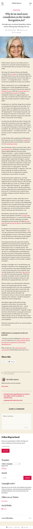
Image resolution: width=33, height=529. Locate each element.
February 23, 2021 (23, 30)
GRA (19, 372)
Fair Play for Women (15, 223)
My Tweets (4, 501)
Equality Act (14, 372)
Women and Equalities (9, 373)
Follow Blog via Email (10, 437)
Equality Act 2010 (7, 91)
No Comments (17, 32)
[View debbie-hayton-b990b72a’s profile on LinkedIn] (6, 509)
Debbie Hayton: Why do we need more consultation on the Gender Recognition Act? (16, 342)
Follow (5, 451)
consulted (14, 74)
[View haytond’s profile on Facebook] (2, 509)
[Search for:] (12, 478)
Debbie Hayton (16, 3)
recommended (26, 215)
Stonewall (27, 372)
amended (15, 93)
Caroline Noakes (7, 372)
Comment (26, 427)
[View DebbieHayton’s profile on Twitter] (4, 509)
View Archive (6, 386)
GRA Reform (16, 10)
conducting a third (11, 144)
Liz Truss (23, 372)
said (29, 230)
